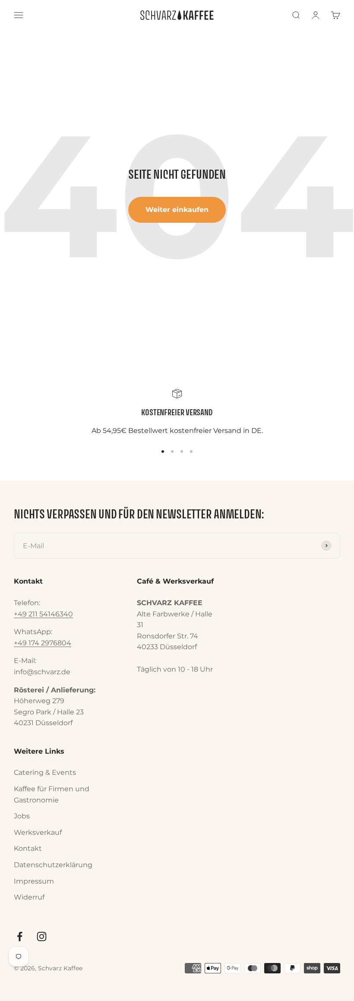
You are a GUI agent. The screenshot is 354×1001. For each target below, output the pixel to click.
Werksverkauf (38, 832)
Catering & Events (45, 772)
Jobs (22, 816)
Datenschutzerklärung (53, 865)
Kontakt (28, 848)
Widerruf (29, 897)
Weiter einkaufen (177, 209)
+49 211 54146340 (43, 614)
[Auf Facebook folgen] (19, 936)
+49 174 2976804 (42, 643)
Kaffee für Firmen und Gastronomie (51, 794)
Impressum (34, 881)
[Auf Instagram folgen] (41, 936)
